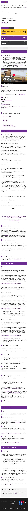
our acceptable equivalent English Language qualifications (17, 361)
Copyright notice (12, 508)
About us (4, 109)
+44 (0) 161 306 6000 (4, 501)
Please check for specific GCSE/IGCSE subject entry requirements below (11, 283)
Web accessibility (17, 508)
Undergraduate (7, 7)
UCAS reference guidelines (8, 484)
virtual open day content (21, 94)
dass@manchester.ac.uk (17, 259)
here (4, 398)
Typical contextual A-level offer (5, 23)
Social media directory (22, 505)
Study (4, 7)
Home (1, 5)
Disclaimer (3, 508)
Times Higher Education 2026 (19, 65)
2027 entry (14, 7)
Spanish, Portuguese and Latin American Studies (9, 126)
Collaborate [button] (12, 5)
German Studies (5, 120)
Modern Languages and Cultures (7, 116)
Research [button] (7, 5)
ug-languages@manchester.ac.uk (5, 104)
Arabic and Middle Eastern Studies (7, 124)
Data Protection (7, 508)
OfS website (15, 493)
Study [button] (4, 5)
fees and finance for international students (13, 442)
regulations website (21, 495)
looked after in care (8, 338)
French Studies (5, 119)
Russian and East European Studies (8, 125)
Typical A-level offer (3, 22)
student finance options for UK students (12, 440)
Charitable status (4, 509)
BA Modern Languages (19, 7)
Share (25, 7)
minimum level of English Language (15, 392)
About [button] (16, 5)
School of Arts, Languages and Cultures (6, 100)
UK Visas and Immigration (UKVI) (7, 391)
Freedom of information (22, 508)
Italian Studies (5, 121)
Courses (11, 7)
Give (22, 5)
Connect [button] (19, 5)
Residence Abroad (6, 235)
